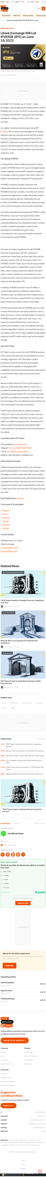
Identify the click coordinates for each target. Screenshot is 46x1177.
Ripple (13, 708)
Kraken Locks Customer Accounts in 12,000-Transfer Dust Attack (25, 768)
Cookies (23, 1169)
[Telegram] (18, 855)
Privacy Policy (28, 1052)
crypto (4, 708)
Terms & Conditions (30, 1056)
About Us (4, 1052)
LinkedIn (5, 521)
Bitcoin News (6, 15)
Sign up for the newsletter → (14, 1040)
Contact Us (4, 1060)
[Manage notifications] (40, 1171)
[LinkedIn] (13, 855)
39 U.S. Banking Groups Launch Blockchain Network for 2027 (24, 761)
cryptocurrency (27, 703)
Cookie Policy (28, 1060)
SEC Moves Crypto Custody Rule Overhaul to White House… (25, 756)
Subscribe (9, 966)
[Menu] (43, 8)
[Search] (39, 8)
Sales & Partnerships (7, 1085)
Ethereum (39, 703)
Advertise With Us (7, 1078)
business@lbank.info (9, 551)
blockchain (14, 703)
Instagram (6, 525)
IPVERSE (4, 131)
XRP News (16, 15)
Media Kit (4, 1074)
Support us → (8, 1105)
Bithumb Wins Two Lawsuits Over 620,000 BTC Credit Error (25, 751)
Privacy (23, 1164)
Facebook (6, 517)
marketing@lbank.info (9, 547)
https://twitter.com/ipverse (17, 451)
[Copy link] (23, 855)
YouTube (5, 528)
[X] (3, 855)
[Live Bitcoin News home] (5, 8)
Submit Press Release (8, 1081)
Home (2, 20)
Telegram (6, 510)
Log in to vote (23, 903)
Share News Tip (6, 1064)
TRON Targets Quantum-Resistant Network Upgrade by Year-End (24, 745)
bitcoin (4, 703)
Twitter (5, 514)
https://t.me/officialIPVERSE (20, 448)
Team (2, 1056)
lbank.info (20, 498)
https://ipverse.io (20, 444)
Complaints (28, 1064)
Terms (23, 1160)
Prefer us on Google (8, 845)
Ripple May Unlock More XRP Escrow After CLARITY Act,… (25, 774)
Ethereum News (28, 15)
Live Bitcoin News (15, 833)
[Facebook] (8, 855)
